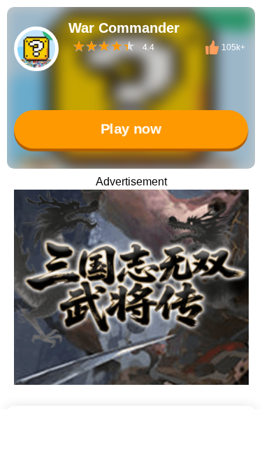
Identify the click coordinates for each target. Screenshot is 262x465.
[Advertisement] (131, 447)
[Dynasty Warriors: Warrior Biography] (131, 287)
